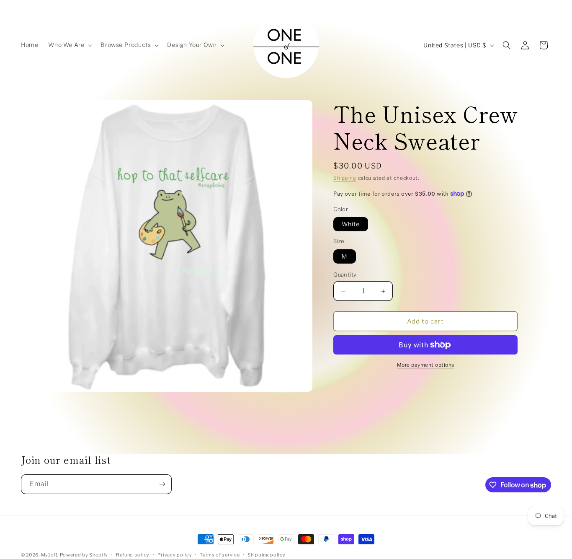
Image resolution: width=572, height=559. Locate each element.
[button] (69, 45)
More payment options (425, 365)
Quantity (344, 274)
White (351, 224)
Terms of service (220, 555)
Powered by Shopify (84, 555)
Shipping (344, 178)
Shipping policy (266, 555)
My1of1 (49, 555)
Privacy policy (174, 555)
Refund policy (132, 555)
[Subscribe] (162, 484)
